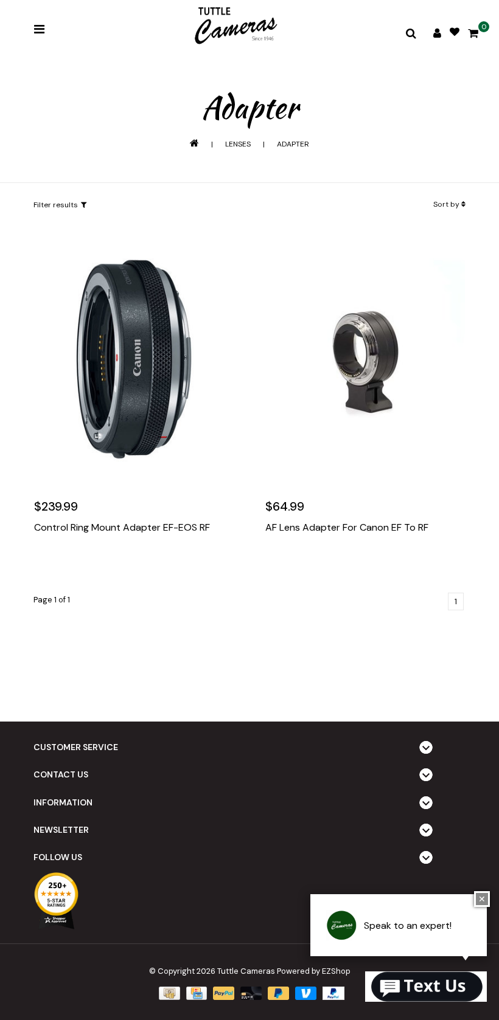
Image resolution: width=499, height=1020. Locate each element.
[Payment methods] (168, 992)
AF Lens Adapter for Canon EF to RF (346, 528)
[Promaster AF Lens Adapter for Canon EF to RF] (365, 359)
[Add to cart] (46, 564)
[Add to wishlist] (72, 564)
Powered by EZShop (314, 971)
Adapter (293, 144)
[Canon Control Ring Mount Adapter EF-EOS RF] (134, 359)
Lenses (238, 144)
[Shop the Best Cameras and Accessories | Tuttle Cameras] (234, 26)
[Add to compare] (98, 564)
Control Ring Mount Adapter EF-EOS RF (122, 528)
